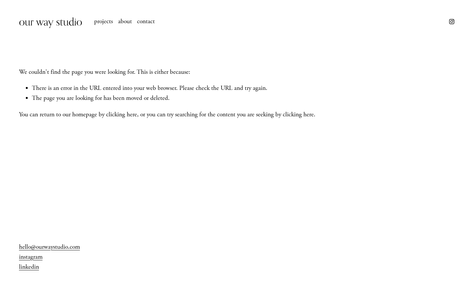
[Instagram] (452, 21)
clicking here (121, 115)
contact (146, 21)
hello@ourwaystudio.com (49, 247)
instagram (31, 257)
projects (103, 21)
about (125, 21)
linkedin (29, 267)
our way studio (50, 21)
